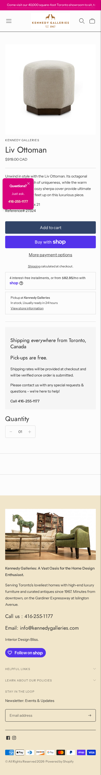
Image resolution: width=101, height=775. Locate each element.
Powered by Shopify (60, 761)
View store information (27, 308)
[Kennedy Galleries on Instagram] (14, 738)
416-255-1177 (18, 201)
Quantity (17, 419)
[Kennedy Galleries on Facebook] (8, 738)
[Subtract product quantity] (10, 432)
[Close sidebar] (28, 183)
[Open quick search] (81, 21)
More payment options (50, 254)
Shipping (34, 266)
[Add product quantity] (29, 432)
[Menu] (8, 21)
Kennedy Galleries (22, 140)
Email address (20, 709)
